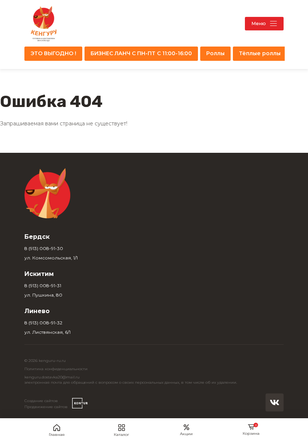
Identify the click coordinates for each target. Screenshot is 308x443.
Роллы (215, 53)
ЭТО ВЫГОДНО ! (53, 53)
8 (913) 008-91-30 (43, 248)
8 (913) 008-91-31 (42, 285)
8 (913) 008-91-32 (43, 322)
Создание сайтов (41, 400)
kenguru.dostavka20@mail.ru (52, 377)
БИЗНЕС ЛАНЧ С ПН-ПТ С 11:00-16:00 (141, 53)
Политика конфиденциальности (56, 368)
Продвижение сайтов (46, 406)
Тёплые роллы (260, 53)
